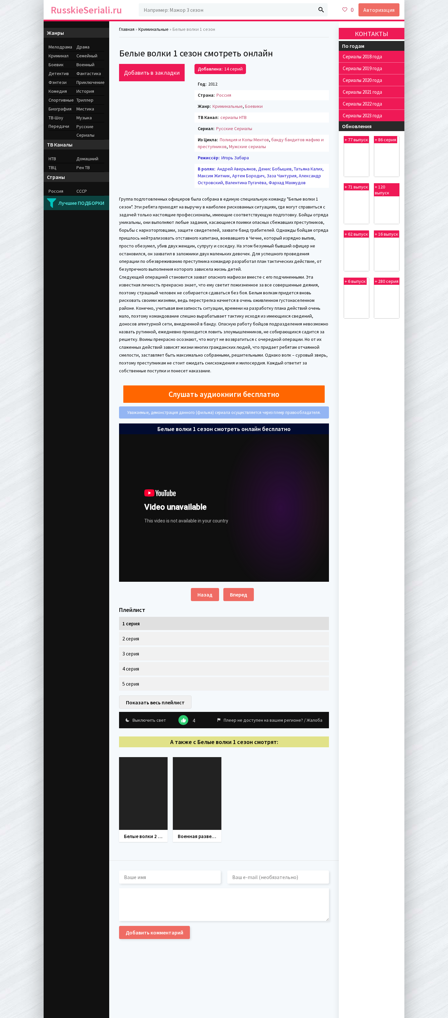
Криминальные (228, 106)
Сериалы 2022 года (362, 104)
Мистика (85, 109)
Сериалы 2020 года (362, 80)
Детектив (59, 73)
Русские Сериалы (234, 128)
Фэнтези (58, 82)
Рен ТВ (83, 167)
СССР (81, 191)
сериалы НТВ (233, 117)
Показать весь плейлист (155, 702)
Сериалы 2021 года (362, 92)
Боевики (254, 106)
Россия (223, 95)
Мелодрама (60, 47)
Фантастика (88, 73)
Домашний (87, 159)
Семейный (86, 56)
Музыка (84, 118)
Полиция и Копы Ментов (244, 140)
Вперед (238, 594)
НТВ (52, 159)
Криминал (59, 56)
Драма (83, 47)
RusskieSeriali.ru (86, 10)
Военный (85, 65)
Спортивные (61, 100)
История (85, 91)
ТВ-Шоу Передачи (59, 122)
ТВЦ (52, 167)
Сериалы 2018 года (362, 56)
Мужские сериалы (247, 146)
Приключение (90, 82)
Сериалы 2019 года (362, 68)
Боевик (56, 65)
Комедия (58, 91)
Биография (60, 109)
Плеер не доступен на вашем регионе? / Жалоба (273, 720)
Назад (205, 594)
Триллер (84, 100)
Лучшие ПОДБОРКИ (81, 203)
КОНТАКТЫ (371, 33)
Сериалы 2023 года (362, 115)
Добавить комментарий (154, 932)
